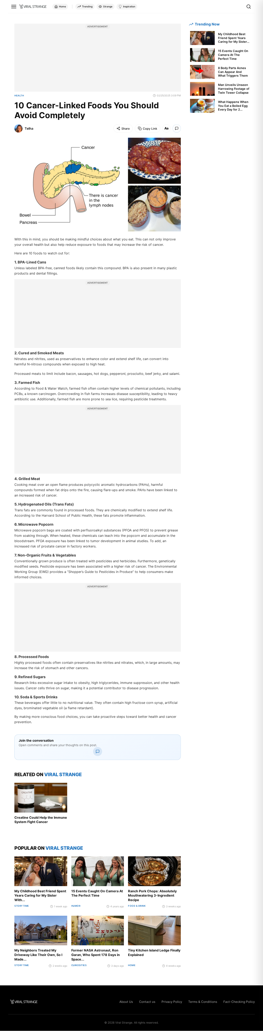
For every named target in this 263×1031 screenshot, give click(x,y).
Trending (87, 6)
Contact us (147, 1002)
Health (19, 95)
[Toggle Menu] (13, 6)
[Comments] (177, 128)
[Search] (249, 6)
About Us (126, 1002)
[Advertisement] (97, 60)
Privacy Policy (171, 1002)
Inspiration (129, 6)
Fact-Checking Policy (239, 1002)
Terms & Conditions (202, 1002)
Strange (107, 6)
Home (62, 6)
